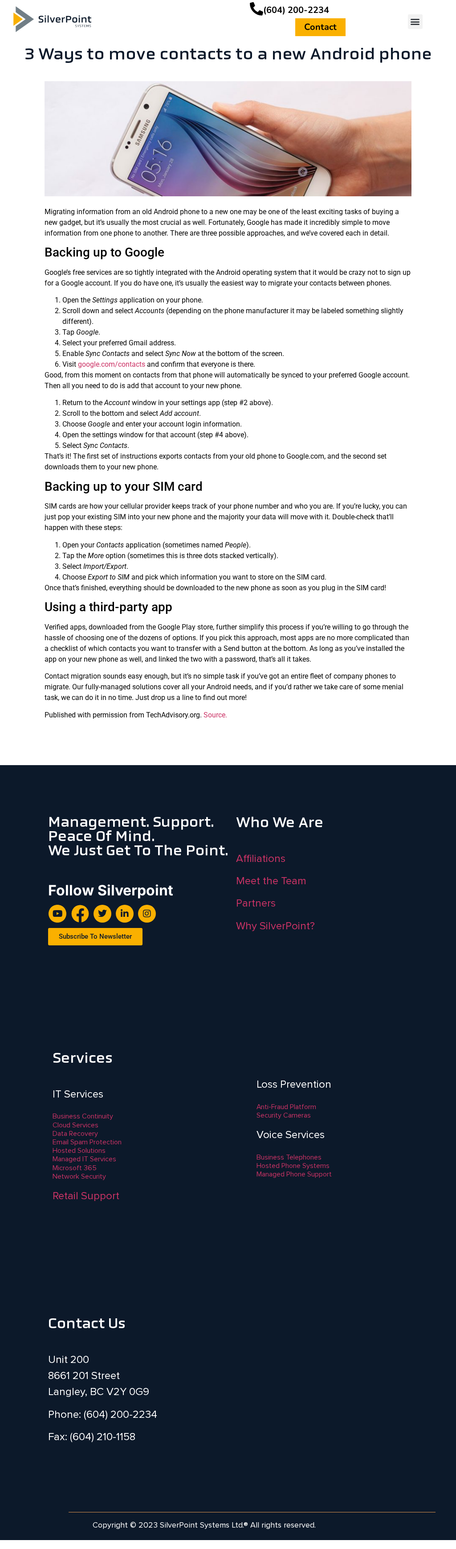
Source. (215, 715)
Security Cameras (283, 1115)
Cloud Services (75, 1125)
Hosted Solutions (79, 1150)
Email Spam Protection (87, 1142)
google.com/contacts (111, 364)
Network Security (79, 1176)
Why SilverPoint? (275, 925)
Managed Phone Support (294, 1174)
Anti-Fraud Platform (286, 1106)
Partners (256, 903)
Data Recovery (75, 1133)
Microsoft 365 (75, 1168)
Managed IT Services (84, 1159)
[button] (415, 21)
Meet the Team (271, 880)
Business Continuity (83, 1116)
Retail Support (86, 1195)
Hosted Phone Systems (293, 1165)
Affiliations (260, 858)
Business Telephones (289, 1157)
